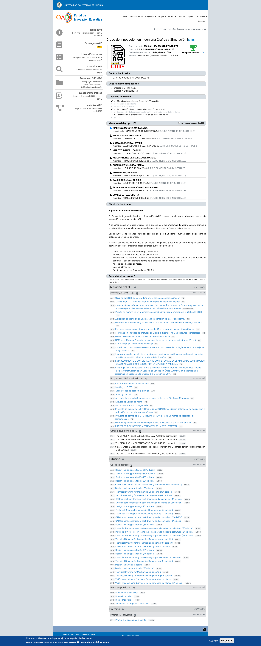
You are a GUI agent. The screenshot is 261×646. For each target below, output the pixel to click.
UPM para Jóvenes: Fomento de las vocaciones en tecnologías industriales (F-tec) (155, 340)
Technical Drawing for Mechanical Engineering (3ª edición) (144, 561)
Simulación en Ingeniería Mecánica (132, 603)
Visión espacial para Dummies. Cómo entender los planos (143, 579)
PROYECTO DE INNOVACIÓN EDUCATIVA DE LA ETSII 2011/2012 (146, 426)
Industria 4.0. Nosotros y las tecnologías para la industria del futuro (148, 557)
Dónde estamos (132, 636)
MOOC (171, 16)
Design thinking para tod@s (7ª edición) (134, 488)
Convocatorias (136, 16)
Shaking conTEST (123, 387)
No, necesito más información (93, 642)
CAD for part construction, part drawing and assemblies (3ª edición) (148, 521)
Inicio (125, 16)
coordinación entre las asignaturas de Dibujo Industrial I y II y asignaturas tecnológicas (158, 333)
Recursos (201, 16)
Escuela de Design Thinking (128, 401)
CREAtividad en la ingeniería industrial (134, 343)
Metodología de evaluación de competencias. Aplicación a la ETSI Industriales (153, 422)
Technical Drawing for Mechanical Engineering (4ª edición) (144, 539)
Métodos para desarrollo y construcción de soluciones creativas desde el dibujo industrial (159, 322)
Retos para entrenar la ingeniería (131, 405)
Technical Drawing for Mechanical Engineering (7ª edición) (144, 513)
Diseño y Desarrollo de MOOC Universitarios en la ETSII (142, 336)
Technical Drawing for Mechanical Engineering (138, 572)
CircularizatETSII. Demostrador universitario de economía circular (147, 298)
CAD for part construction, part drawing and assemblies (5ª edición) (149, 502)
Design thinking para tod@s (128, 564)
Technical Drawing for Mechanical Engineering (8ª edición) (144, 492)
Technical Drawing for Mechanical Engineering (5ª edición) (144, 543)
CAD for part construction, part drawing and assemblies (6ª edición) (148, 484)
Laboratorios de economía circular (132, 383)
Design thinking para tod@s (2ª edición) (134, 568)
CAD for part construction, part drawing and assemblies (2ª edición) (148, 517)
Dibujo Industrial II (124, 600)
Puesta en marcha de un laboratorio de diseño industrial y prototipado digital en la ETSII (158, 312)
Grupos (161, 16)
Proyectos (149, 16)
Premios (181, 16)
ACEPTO (213, 640)
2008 (201, 52)
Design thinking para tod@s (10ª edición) (136, 473)
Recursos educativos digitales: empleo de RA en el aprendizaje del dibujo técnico (154, 329)
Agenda (191, 16)
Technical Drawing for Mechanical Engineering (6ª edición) (144, 510)
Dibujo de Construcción (126, 592)
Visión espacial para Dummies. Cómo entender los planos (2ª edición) (149, 583)
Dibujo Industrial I (124, 596)
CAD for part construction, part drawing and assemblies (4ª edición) (149, 499)
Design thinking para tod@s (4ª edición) (135, 553)
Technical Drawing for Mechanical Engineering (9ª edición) (144, 495)
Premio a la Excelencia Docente (130, 620)
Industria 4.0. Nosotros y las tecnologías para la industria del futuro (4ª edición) (154, 535)
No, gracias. (227, 640)
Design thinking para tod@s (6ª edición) (135, 506)
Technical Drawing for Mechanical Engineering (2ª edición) (144, 575)
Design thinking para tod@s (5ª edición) (134, 524)
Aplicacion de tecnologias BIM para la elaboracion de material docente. (150, 318)
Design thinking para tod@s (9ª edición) (135, 477)
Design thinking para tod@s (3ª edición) (135, 550)
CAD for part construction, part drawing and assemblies (142, 546)
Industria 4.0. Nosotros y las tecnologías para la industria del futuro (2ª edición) (154, 528)
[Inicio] (64, 17)
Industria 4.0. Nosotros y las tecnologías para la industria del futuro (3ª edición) (154, 532)
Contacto (202, 21)
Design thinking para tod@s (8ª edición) (134, 481)
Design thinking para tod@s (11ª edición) (135, 470)
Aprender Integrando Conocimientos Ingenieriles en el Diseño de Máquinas (152, 398)
